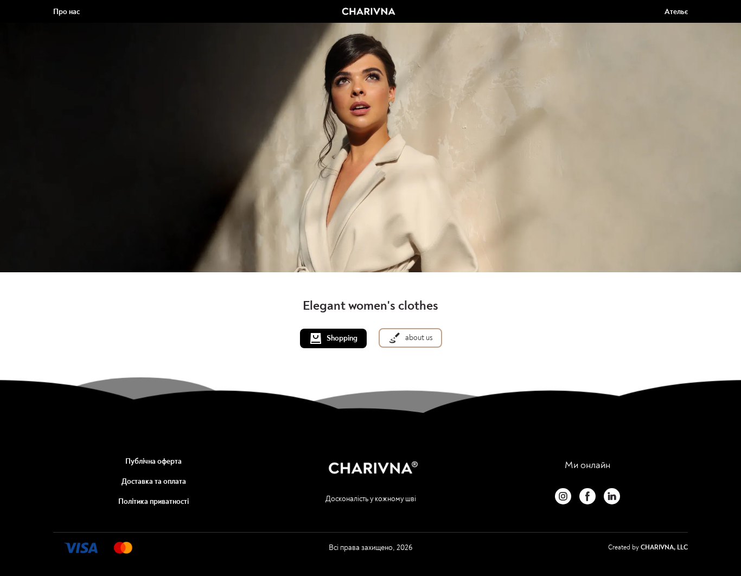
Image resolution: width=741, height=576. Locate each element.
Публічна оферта (153, 461)
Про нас (66, 11)
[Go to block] (97, 547)
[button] (333, 338)
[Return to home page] (368, 11)
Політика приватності (153, 501)
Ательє (676, 11)
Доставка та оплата (154, 481)
